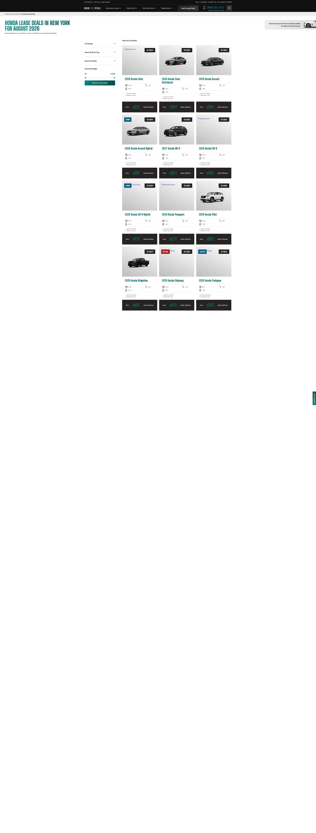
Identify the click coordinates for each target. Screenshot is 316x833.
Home (7, 14)
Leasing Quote (314, 398)
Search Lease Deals (188, 8)
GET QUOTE (150, 50)
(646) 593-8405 (215, 7)
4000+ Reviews (105, 2)
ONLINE (92, 8)
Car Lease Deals (15, 14)
